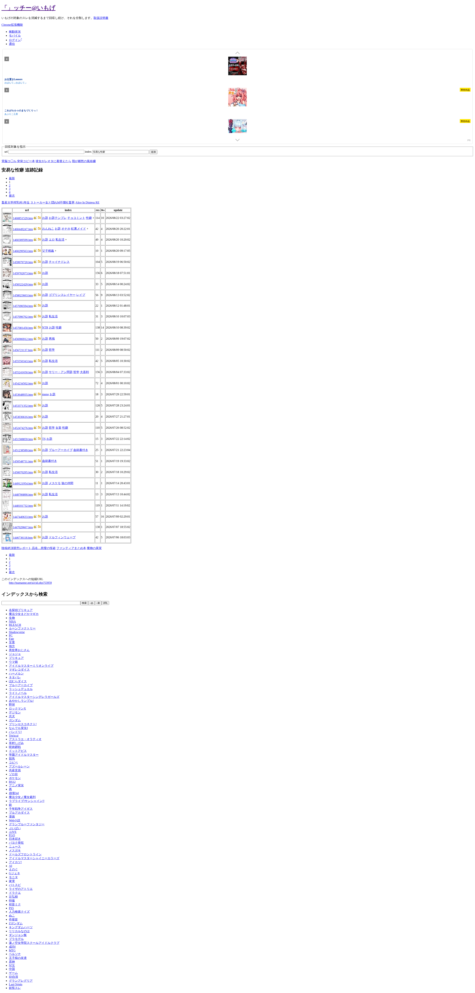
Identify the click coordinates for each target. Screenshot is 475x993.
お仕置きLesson (13, 79)
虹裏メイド (78, 228)
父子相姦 (48, 250)
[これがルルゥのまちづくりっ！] (237, 98)
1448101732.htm (23, 505)
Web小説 (14, 820)
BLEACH (15, 624)
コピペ (13, 762)
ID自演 (13, 976)
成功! (12, 946)
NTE (12, 965)
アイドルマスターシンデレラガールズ (34, 696)
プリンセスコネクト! (23, 724)
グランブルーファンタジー (27, 824)
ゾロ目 (13, 774)
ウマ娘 (13, 661)
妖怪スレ (15, 987)
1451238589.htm (23, 450)
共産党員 (15, 770)
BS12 (12, 781)
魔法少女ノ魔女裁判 (22, 797)
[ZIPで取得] (39, 218)
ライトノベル (18, 693)
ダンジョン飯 (18, 935)
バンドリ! (15, 731)
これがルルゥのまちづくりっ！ (21, 110)
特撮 (12, 900)
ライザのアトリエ (21, 888)
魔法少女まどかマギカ (24, 614)
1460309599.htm (23, 240)
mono (45, 394)
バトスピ (15, 885)
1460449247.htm (23, 229)
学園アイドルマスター (24, 754)
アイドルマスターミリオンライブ (31, 665)
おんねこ (48, 228)
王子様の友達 (18, 957)
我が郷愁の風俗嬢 (84, 161)
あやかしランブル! (21, 700)
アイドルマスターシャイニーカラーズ (34, 858)
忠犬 (12, 716)
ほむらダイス (18, 681)
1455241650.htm (23, 372)
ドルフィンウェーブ (62, 537)
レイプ (80, 294)
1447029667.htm (23, 527)
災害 (12, 642)
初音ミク (15, 904)
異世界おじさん (19, 650)
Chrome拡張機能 (12, 24)
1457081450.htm (23, 327)
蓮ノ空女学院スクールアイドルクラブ (34, 942)
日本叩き (15, 838)
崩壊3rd (14, 793)
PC (11, 635)
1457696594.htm (23, 306)
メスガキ (15, 850)
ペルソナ (15, 954)
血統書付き (80, 450)
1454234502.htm (23, 383)
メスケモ (55, 483)
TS (44, 438)
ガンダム (15, 720)
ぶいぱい (15, 828)
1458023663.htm (23, 295)
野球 (12, 704)
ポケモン (15, 778)
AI (10, 865)
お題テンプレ (58, 217)
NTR (45, 327)
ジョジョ (15, 654)
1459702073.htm (23, 273)
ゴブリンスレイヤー (62, 294)
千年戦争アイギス (21, 808)
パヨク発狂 (16, 842)
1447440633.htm (23, 516)
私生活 (59, 239)
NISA (12, 621)
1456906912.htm (23, 339)
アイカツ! (15, 862)
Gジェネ (14, 873)
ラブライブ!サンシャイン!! (26, 800)
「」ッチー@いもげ (28, 7)
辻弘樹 (13, 896)
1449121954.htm (23, 483)
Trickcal (13, 735)
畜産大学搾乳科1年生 (15, 202)
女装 (58, 427)
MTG (12, 950)
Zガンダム (16, 923)
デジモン (15, 712)
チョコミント (76, 217)
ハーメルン (16, 673)
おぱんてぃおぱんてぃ (15, 82)
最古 (12, 195)
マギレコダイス (19, 669)
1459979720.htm (23, 262)
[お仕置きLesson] (237, 66)
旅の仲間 (67, 483)
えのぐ (13, 869)
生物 (12, 617)
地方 (12, 646)
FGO (12, 835)
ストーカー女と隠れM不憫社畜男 (52, 202)
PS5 (11, 908)
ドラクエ (15, 892)
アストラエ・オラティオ (25, 739)
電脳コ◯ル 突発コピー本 (18, 161)
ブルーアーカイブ (61, 450)
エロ (52, 239)
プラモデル (16, 939)
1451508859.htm (23, 439)
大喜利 (84, 372)
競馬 (12, 758)
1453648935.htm (23, 394)
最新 (12, 178)
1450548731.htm (23, 461)
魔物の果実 (94, 548)
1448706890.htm (23, 494)
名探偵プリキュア (21, 610)
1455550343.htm (23, 361)
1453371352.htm (23, 405)
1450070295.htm (23, 472)
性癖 (89, 217)
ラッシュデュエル (21, 689)
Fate (11, 638)
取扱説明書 (101, 17)
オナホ (65, 228)
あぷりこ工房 (11, 113)
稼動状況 (15, 31)
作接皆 (13, 919)
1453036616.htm (23, 416)
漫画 (12, 816)
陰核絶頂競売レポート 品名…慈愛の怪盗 (28, 548)
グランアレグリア (21, 980)
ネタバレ (15, 677)
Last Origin (15, 984)
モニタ (13, 877)
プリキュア (16, 657)
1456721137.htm (23, 350)
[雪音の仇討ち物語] (237, 129)
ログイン (15, 40)
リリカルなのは (19, 931)
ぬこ (12, 915)
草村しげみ (16, 743)
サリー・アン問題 (61, 372)
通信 (12, 43)
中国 (12, 969)
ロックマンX (17, 708)
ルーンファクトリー (22, 628)
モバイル (15, 35)
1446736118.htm (23, 537)
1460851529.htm (23, 218)
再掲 (52, 338)
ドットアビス (18, 750)
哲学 (52, 349)
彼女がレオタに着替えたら (53, 161)
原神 (12, 961)
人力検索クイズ (19, 911)
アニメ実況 (16, 785)
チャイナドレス (59, 261)
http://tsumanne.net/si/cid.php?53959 (30, 582)
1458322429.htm (23, 284)
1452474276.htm (23, 428)
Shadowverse (17, 632)
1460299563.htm (23, 251)
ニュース (15, 846)
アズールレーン (19, 766)
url (6, 151)
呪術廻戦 (15, 747)
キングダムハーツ (21, 927)
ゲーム (13, 972)
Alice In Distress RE (87, 202)
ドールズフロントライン (25, 854)
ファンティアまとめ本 (71, 548)
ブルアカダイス (19, 812)
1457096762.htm (23, 316)
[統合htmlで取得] (35, 218)
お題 (45, 217)
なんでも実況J (18, 728)
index (88, 151)
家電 (12, 881)
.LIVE (13, 831)
